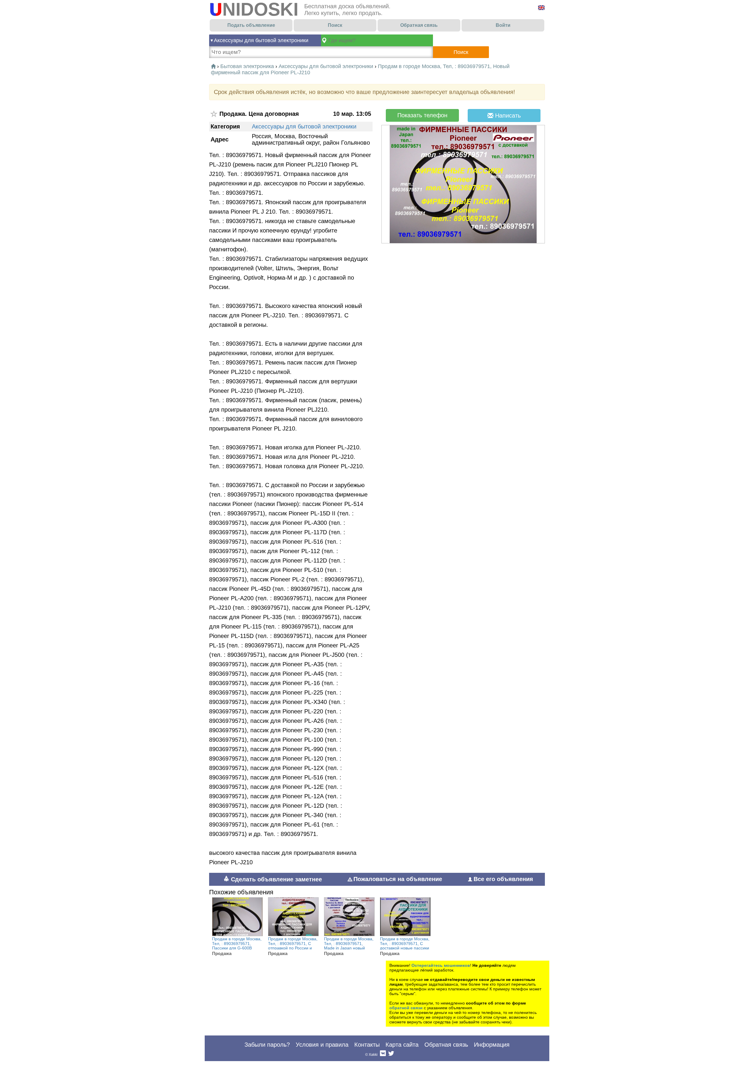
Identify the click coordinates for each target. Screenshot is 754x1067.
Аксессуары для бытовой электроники (261, 40)
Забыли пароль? (267, 1044)
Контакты (367, 1044)
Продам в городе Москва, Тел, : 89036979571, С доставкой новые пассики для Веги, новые (404, 946)
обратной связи (406, 1007)
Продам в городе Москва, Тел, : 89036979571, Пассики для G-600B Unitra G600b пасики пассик (237, 948)
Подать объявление (251, 25)
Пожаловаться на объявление (397, 879)
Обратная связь (419, 25)
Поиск (335, 25)
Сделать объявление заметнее (275, 879)
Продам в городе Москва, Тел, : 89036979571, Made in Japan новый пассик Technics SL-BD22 (348, 946)
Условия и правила (322, 1044)
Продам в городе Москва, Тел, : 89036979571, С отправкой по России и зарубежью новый (293, 946)
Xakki (373, 1055)
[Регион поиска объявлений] (377, 40)
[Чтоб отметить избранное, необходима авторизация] (214, 114)
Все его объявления (503, 879)
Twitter (391, 1054)
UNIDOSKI (253, 9)
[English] (541, 7)
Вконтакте (383, 1054)
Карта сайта (402, 1044)
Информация (492, 1044)
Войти (503, 25)
